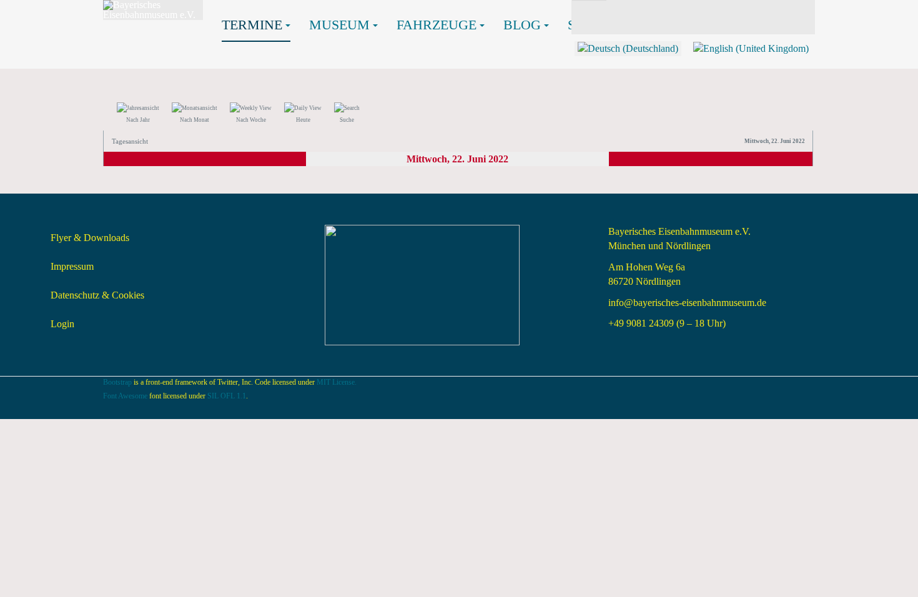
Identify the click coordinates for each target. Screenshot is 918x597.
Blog (522, 24)
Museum (339, 24)
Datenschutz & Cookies (97, 295)
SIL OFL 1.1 (226, 396)
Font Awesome (125, 396)
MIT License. (337, 382)
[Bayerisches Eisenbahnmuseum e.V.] (153, 10)
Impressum (72, 266)
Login (62, 323)
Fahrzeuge (436, 24)
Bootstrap (117, 382)
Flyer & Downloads (90, 237)
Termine (252, 24)
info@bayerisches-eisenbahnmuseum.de (687, 302)
